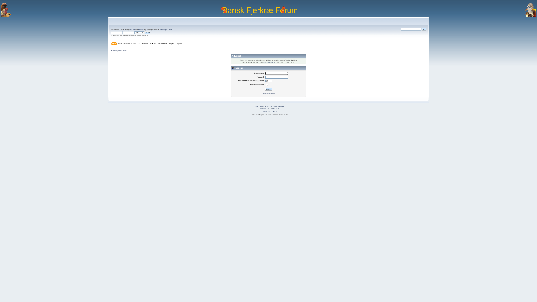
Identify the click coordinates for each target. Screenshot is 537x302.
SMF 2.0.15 (259, 106)
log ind (132, 29)
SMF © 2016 (268, 106)
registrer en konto (269, 62)
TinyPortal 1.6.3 (265, 108)
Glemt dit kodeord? (268, 93)
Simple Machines (278, 106)
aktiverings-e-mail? (166, 29)
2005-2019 (275, 108)
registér (140, 29)
